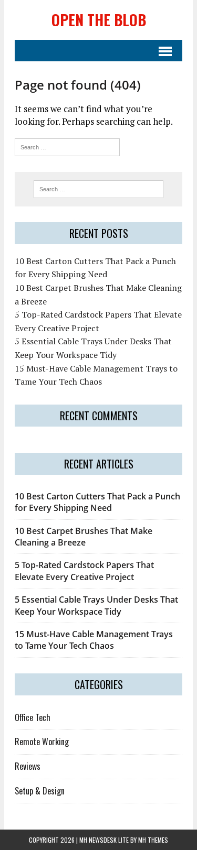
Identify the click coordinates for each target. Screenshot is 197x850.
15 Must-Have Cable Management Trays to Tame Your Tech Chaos (94, 639)
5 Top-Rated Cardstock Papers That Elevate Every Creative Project (84, 570)
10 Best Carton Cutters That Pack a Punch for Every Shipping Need (97, 502)
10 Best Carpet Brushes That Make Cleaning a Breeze (83, 536)
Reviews (27, 766)
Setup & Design (40, 790)
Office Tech (32, 717)
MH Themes (153, 839)
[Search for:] (67, 146)
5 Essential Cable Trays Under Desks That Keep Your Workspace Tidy (96, 605)
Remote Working (42, 741)
